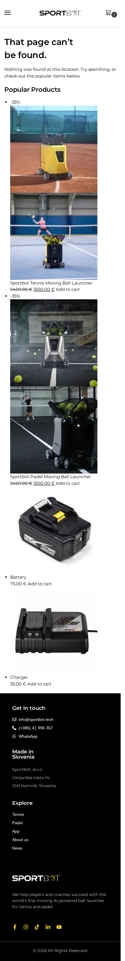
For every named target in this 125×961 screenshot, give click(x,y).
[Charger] (63, 630)
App (15, 831)
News (17, 848)
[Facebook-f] (14, 927)
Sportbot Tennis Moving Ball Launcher (51, 283)
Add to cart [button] (68, 289)
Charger (19, 677)
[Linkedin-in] (48, 927)
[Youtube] (59, 927)
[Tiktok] (37, 927)
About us (20, 839)
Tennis (18, 814)
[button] (109, 13)
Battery (18, 577)
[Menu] (13, 13)
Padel (17, 822)
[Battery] (63, 530)
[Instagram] (25, 927)
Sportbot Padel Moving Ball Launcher (50, 476)
